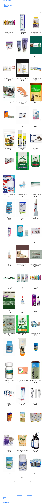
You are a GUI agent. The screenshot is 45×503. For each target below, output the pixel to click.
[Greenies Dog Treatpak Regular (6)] (36, 161)
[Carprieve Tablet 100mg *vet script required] (9, 115)
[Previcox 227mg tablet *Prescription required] (22, 208)
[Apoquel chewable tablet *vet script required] (9, 68)
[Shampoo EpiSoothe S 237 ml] (9, 231)
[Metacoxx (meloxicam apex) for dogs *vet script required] (9, 45)
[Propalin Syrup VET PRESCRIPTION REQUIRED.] (22, 68)
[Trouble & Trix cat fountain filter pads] (36, 115)
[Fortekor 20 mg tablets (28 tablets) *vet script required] (36, 254)
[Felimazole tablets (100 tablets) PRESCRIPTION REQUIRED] (36, 417)
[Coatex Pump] (22, 138)
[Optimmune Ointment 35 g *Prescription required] (36, 208)
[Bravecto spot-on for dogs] (36, 278)
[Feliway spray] (36, 300)
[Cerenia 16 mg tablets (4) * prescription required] (9, 300)
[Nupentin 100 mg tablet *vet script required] (9, 463)
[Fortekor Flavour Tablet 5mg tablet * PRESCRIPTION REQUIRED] (9, 161)
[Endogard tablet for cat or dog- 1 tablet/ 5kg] (36, 324)
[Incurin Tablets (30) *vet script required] (36, 184)
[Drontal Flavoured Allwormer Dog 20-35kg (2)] (22, 417)
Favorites (25, 482)
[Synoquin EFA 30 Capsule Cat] (36, 231)
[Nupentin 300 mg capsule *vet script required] (9, 208)
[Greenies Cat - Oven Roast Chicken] (22, 440)
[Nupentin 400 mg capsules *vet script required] (9, 347)
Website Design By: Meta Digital (7, 502)
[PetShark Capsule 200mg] (22, 463)
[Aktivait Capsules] (22, 115)
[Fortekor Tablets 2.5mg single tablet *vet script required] (9, 324)
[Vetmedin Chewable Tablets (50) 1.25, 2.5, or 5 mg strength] (22, 92)
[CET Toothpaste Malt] (22, 394)
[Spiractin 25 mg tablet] (36, 347)
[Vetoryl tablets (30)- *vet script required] (9, 394)
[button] (27, 479)
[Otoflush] (9, 254)
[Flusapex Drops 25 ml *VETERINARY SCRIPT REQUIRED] (22, 300)
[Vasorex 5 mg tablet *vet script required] (9, 370)
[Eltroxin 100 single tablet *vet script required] (9, 184)
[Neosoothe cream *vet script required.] (22, 45)
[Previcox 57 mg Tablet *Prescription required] (36, 68)
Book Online (5, 8)
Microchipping (6, 4)
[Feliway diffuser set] (9, 440)
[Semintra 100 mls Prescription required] (22, 231)
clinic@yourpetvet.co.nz (9, 0)
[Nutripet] (22, 347)
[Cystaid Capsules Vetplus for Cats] (36, 138)
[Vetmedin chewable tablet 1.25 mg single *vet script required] (22, 370)
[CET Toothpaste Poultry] (22, 23)
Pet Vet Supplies (6, 6)
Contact (5, 9)
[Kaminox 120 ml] (36, 440)
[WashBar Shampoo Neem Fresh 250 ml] (36, 370)
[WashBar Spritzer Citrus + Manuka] (36, 92)
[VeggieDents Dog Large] (36, 463)
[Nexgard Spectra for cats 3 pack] (36, 45)
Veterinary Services (19, 495)
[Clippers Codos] (36, 394)
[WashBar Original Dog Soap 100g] (22, 254)
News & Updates (6, 7)
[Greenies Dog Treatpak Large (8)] (22, 161)
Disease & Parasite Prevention (8, 5)
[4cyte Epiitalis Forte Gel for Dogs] (9, 278)
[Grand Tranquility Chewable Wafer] (36, 23)
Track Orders (19, 482)
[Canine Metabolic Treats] (9, 138)
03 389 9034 (4, 0)
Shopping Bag (30, 482)
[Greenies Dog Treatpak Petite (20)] (22, 324)
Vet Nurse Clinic (6, 3)
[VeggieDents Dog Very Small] (9, 92)
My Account (14, 482)
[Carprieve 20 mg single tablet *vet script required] (9, 417)
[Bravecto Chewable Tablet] (9, 23)
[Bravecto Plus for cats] (22, 278)
